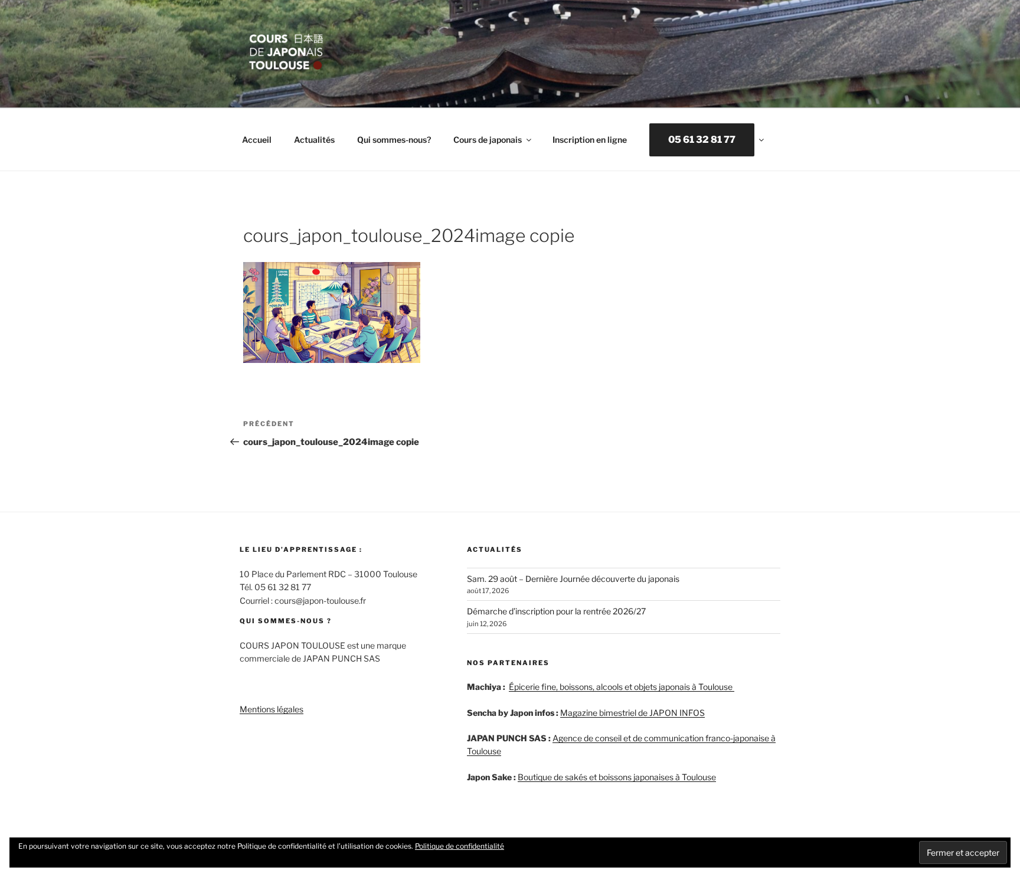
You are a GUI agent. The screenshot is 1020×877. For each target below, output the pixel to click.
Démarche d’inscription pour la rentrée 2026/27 (556, 611)
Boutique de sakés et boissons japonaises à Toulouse (617, 777)
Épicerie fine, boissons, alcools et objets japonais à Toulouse (621, 687)
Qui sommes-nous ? (286, 621)
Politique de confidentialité (459, 846)
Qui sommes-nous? (394, 140)
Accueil (257, 140)
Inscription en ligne (589, 140)
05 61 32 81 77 (701, 139)
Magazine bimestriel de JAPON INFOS (632, 713)
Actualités (314, 140)
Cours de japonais (487, 140)
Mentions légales (271, 709)
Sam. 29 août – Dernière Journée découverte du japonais (573, 579)
